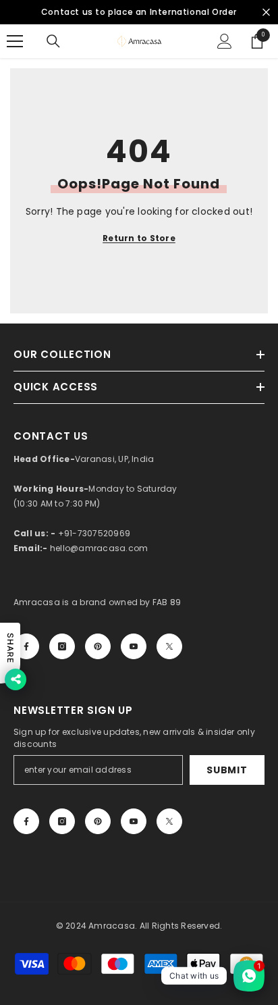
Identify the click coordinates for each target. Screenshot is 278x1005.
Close (266, 12)
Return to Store (139, 238)
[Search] (53, 41)
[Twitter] (169, 646)
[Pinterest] (98, 646)
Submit (226, 770)
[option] (139, 12)
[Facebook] (26, 646)
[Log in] (224, 41)
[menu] (15, 41)
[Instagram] (62, 646)
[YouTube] (133, 646)
